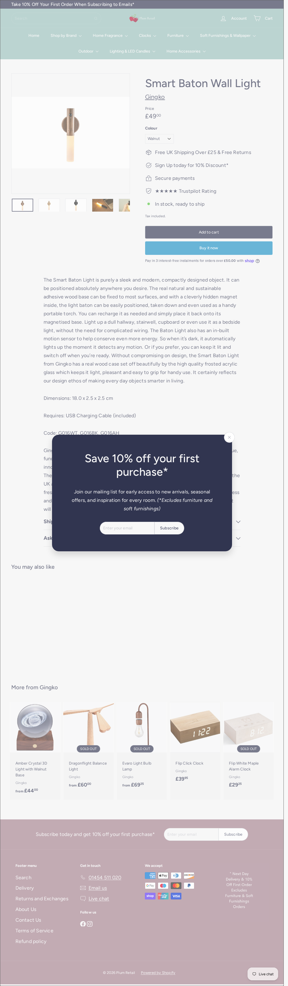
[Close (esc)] (229, 437)
